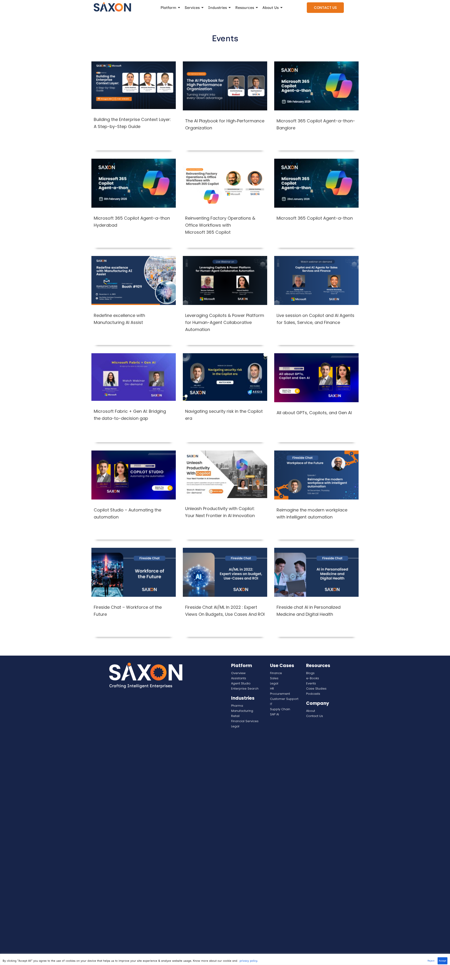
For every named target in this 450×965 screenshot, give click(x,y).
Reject (431, 960)
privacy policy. (249, 960)
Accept (442, 960)
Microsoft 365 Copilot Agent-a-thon (315, 218)
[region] (225, 959)
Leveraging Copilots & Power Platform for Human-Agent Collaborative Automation (224, 322)
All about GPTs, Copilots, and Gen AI (314, 413)
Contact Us (325, 7)
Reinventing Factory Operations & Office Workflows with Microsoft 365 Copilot (220, 225)
